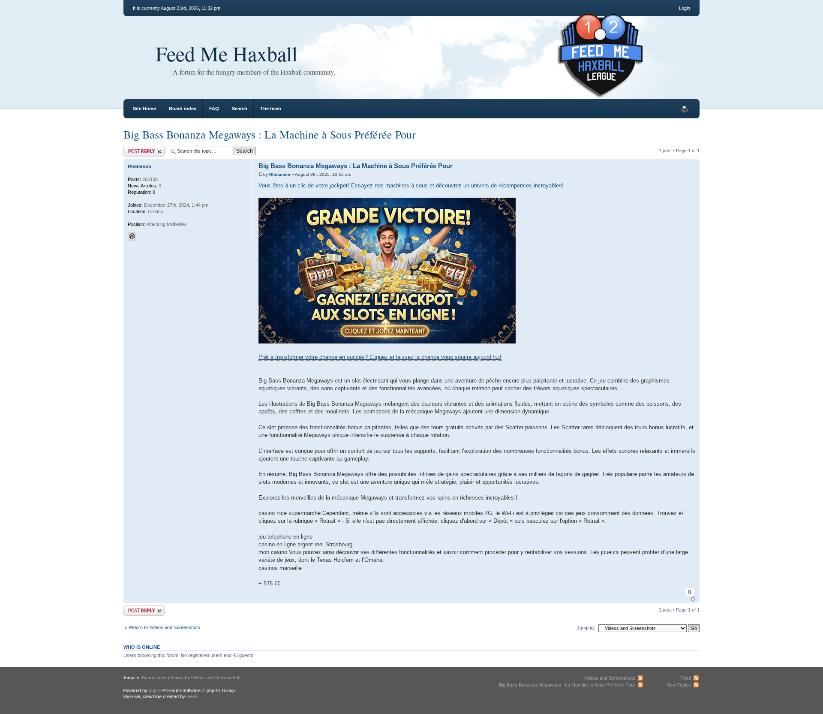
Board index (182, 108)
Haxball (178, 677)
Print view (684, 109)
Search (239, 108)
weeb (192, 696)
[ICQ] (132, 236)
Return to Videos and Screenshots (164, 627)
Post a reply (135, 148)
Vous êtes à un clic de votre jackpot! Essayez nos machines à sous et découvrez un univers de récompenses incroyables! (411, 185)
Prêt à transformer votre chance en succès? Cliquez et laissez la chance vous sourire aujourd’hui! (380, 357)
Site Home (144, 108)
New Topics (679, 684)
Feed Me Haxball (226, 53)
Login (684, 8)
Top (693, 599)
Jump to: (586, 627)
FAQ (214, 108)
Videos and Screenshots (216, 677)
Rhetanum (279, 174)
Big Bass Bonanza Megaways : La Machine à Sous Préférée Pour (269, 134)
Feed (685, 678)
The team (270, 108)
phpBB (155, 690)
